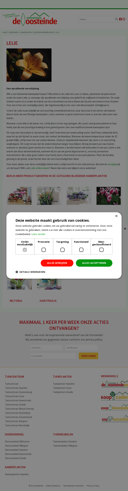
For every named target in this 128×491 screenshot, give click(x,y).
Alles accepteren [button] (94, 262)
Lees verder (38, 234)
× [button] (116, 216)
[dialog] (64, 245)
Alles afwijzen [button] (57, 262)
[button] (30, 272)
